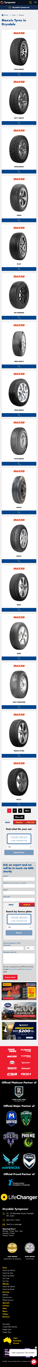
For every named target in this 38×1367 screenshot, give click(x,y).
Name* (5, 876)
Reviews (6, 1317)
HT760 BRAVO (19, 459)
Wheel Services (8, 1300)
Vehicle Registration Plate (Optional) (11, 944)
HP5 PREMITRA (19, 313)
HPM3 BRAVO (19, 361)
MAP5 (19, 653)
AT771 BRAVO (19, 118)
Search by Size (8, 1273)
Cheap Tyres (7, 1332)
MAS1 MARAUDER (19, 702)
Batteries (5, 1295)
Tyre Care (6, 1278)
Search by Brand (8, 1276)
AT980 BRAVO (19, 167)
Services (6, 1292)
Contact (6, 1305)
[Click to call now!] (30, 2)
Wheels (6, 1284)
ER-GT (19, 264)
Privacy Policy (13, 969)
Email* (5, 890)
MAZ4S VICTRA (19, 751)
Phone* (14, 883)
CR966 (19, 215)
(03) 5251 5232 (13, 1220)
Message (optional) (9, 952)
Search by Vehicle (9, 1270)
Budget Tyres (7, 1329)
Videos (5, 1314)
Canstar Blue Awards (10, 1327)
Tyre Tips (6, 1281)
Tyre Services (7, 1297)
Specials (6, 1303)
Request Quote (10, 977)
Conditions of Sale (27, 1361)
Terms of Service (26, 969)
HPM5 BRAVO (19, 410)
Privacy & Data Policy (14, 1361)
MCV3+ (19, 799)
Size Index (6, 1324)
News (5, 1311)
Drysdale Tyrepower (20, 7)
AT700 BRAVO (19, 69)
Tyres (5, 1268)
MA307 (19, 556)
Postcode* (6, 897)
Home (5, 15)
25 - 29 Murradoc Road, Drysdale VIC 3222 (20, 1214)
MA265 (19, 507)
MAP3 (19, 605)
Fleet (5, 1308)
